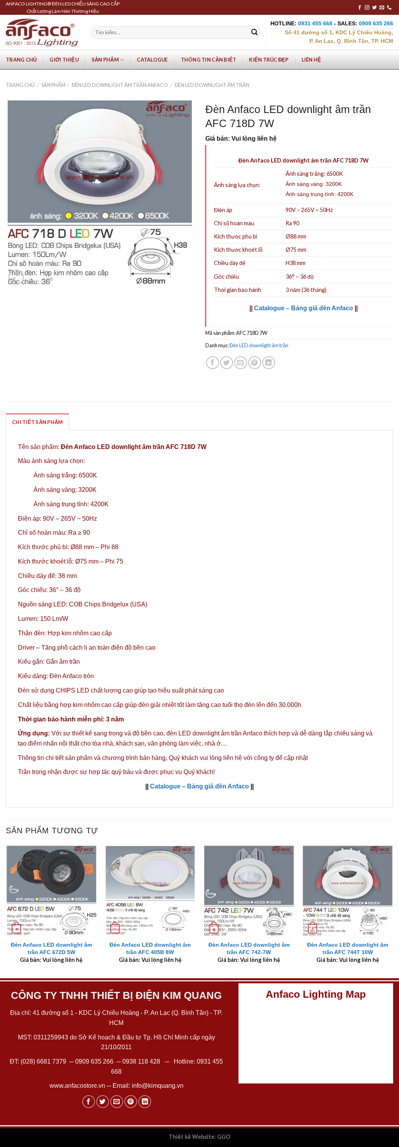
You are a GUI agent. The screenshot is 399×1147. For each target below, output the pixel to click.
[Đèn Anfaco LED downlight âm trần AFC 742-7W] (249, 890)
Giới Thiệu (64, 60)
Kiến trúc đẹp (268, 60)
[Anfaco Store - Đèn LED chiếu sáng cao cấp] (42, 32)
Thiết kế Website (191, 1136)
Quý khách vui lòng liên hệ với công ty (221, 758)
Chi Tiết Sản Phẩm (37, 422)
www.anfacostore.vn (77, 1085)
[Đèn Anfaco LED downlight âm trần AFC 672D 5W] (51, 890)
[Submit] (254, 32)
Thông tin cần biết (209, 60)
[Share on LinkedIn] (268, 362)
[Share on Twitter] (226, 362)
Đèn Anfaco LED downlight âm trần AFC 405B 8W (150, 948)
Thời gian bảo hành (237, 289)
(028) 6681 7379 (44, 1061)
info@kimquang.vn (158, 1085)
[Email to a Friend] (240, 362)
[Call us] (389, 8)
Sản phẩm (105, 60)
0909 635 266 (94, 1061)
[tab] (37, 422)
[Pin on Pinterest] (254, 362)
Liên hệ (311, 60)
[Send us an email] (382, 8)
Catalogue (152, 60)
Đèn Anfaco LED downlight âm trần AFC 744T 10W (347, 948)
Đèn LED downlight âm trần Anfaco (120, 85)
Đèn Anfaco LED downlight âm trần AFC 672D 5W (51, 948)
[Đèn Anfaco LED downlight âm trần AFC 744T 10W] (347, 890)
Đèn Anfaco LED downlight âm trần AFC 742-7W (249, 948)
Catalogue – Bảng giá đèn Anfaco (303, 308)
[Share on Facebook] (212, 362)
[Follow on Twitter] (374, 8)
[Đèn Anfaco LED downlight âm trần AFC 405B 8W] (150, 890)
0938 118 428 (141, 1061)
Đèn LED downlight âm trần (212, 85)
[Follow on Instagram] (367, 8)
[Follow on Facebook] (359, 8)
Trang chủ (21, 60)
